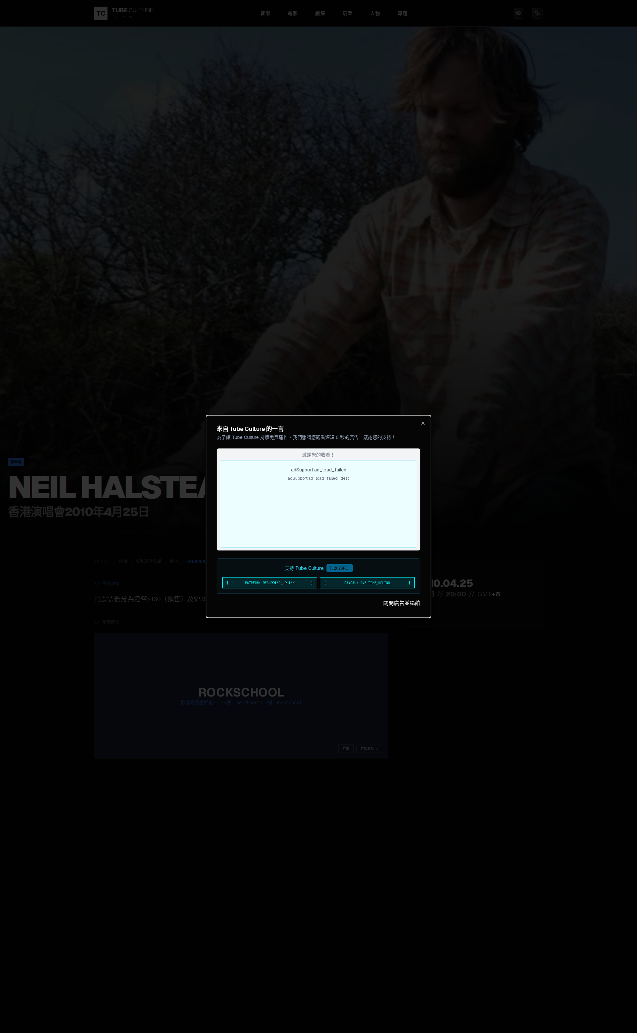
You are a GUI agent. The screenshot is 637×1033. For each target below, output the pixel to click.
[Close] (423, 423)
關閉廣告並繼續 (401, 603)
